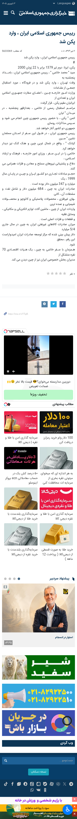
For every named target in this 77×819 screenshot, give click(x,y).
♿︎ (68, 809)
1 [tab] (19, 579)
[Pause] (8, 371)
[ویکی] (38, 790)
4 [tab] (5, 579)
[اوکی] (45, 790)
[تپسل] (5, 331)
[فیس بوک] (12, 784)
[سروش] (25, 784)
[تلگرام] (71, 784)
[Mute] (13, 371)
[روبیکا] (58, 784)
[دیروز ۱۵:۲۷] (38, 608)
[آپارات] (51, 784)
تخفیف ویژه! (38, 394)
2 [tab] (14, 579)
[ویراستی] (19, 784)
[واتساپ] (32, 790)
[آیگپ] (38, 784)
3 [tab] (10, 579)
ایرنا (43, 13)
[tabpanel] (38, 615)
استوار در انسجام (64, 637)
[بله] (45, 784)
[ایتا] (32, 784)
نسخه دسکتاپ (38, 772)
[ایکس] (64, 784)
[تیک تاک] (6, 784)
